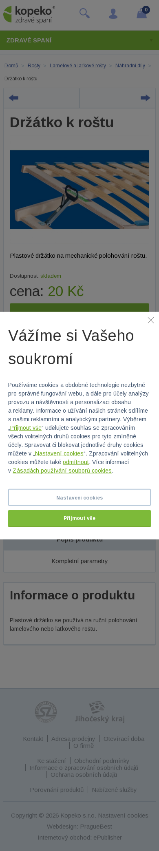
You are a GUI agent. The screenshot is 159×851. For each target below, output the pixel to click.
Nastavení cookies (59, 453)
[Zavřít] (151, 320)
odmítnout (76, 462)
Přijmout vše (26, 427)
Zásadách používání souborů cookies (62, 470)
